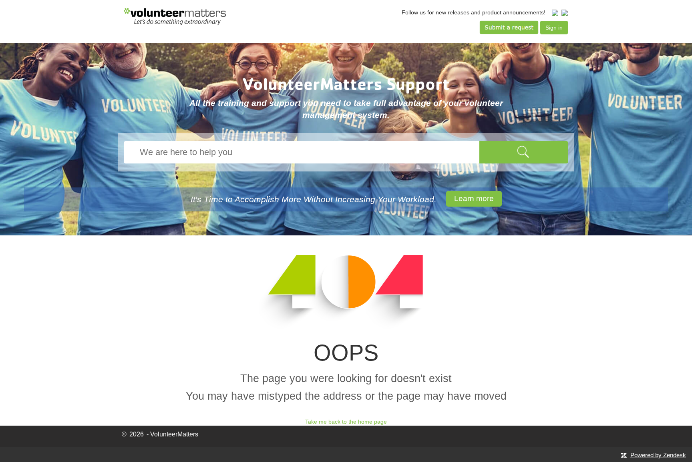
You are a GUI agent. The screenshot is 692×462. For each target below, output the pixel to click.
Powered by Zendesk (658, 455)
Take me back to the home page (346, 421)
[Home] (175, 16)
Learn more (474, 198)
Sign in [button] (554, 27)
